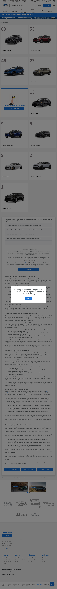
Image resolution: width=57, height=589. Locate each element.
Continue (28, 298)
